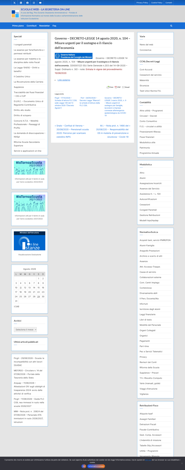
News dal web (146, 44)
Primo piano (18, 25)
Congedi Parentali (148, 210)
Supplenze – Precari (149, 372)
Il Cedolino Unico (22, 76)
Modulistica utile (147, 142)
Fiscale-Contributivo (149, 429)
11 (21, 287)
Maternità (144, 80)
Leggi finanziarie (147, 314)
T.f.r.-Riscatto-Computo (151, 378)
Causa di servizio (148, 272)
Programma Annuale (149, 153)
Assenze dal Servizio (149, 188)
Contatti (168, 3)
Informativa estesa (96, 466)
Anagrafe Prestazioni (150, 250)
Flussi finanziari (147, 137)
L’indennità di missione (150, 440)
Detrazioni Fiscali (148, 424)
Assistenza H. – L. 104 (150, 194)
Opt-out (148, 460)
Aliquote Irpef (146, 413)
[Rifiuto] (182, 463)
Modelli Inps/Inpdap (149, 220)
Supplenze (19, 87)
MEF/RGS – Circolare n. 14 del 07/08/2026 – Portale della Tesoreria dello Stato (28, 374)
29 (38, 296)
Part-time (144, 346)
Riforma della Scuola (149, 367)
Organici (144, 335)
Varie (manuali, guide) (150, 383)
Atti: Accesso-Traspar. (150, 266)
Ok (84, 466)
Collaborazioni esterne (150, 277)
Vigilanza (144, 394)
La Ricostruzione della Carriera (28, 82)
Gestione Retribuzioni (150, 215)
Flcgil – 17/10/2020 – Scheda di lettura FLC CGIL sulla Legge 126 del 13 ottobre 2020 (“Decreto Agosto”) (66, 103)
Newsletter (44, 25)
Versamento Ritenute (149, 456)
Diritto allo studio (22, 110)
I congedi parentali (23, 44)
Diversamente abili (148, 293)
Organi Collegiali (147, 330)
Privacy (143, 357)
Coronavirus (145, 50)
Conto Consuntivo (148, 121)
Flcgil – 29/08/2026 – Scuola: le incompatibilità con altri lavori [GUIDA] (29, 362)
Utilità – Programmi (149, 451)
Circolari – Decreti (148, 116)
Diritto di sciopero (22, 115)
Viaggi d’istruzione (148, 388)
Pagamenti (145, 341)
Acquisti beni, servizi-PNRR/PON (155, 240)
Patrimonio (145, 147)
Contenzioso (146, 288)
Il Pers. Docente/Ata (149, 298)
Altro (142, 172)
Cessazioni (145, 204)
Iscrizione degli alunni (150, 309)
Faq (54, 25)
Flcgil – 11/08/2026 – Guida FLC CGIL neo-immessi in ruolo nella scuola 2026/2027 (29, 402)
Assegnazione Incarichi (150, 183)
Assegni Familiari (148, 419)
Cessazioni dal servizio (151, 75)
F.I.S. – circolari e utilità (151, 126)
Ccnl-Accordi (146, 69)
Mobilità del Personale (150, 325)
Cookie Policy (156, 3)
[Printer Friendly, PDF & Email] (118, 87)
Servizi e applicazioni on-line (27, 151)
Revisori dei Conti (148, 362)
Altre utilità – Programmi (151, 110)
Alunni (142, 178)
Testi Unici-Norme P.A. (150, 91)
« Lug (16, 306)
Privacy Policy (142, 3)
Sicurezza (144, 85)
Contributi (31, 25)
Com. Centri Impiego (149, 282)
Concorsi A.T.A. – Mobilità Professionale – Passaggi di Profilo (27, 124)
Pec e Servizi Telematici (151, 351)
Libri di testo (146, 319)
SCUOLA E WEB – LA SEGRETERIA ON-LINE (45, 9)
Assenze (144, 261)
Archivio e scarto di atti (151, 256)
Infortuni (144, 304)
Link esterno (64, 80)
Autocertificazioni (148, 199)
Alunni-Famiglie (147, 245)
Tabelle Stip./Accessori (150, 445)
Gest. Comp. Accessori (150, 435)
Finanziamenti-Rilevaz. (150, 131)
